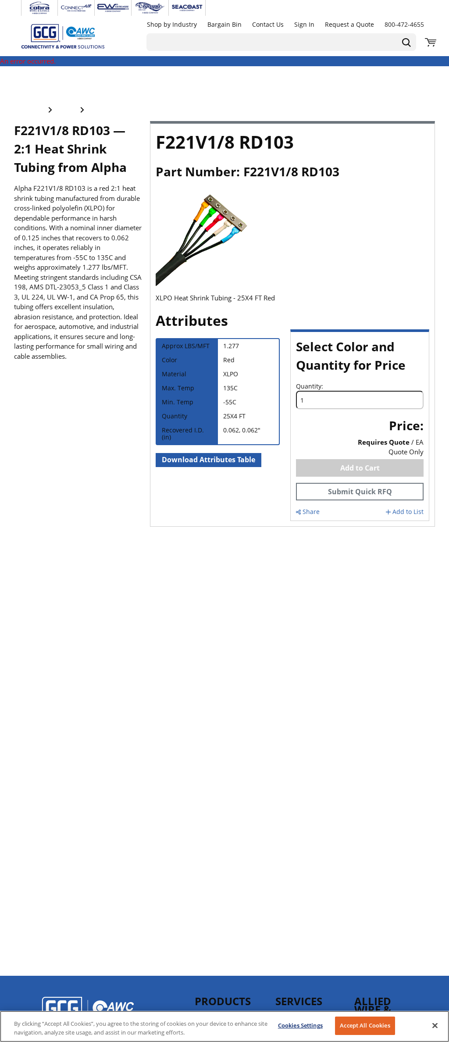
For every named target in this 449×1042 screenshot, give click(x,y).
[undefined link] (39, 8)
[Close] (435, 1025)
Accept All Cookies (365, 1025)
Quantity (308, 386)
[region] (224, 1026)
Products (223, 1001)
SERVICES (298, 1001)
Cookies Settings (300, 1025)
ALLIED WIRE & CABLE (372, 1009)
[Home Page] (72, 36)
